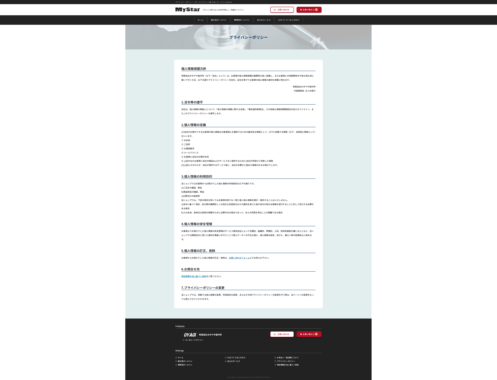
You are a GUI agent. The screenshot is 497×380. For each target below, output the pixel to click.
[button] (282, 10)
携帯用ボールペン (242, 20)
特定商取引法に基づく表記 (193, 276)
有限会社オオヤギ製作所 (210, 334)
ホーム (200, 20)
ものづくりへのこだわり (288, 20)
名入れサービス (264, 20)
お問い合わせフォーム (239, 257)
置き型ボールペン (218, 20)
